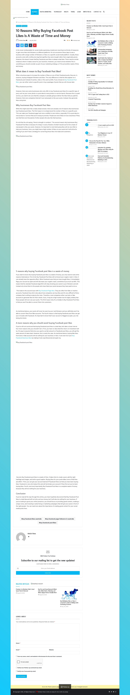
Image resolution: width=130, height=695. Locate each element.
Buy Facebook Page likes (47, 290)
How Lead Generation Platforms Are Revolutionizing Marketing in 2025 (105, 158)
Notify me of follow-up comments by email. (30, 667)
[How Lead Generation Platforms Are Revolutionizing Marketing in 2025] (91, 160)
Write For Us (87, 12)
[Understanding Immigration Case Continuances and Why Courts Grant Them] (91, 52)
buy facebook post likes (48, 523)
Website (51, 649)
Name (18, 643)
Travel (73, 12)
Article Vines (22, 40)
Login (79, 12)
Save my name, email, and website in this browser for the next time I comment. (40, 656)
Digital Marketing (45, 12)
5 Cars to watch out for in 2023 (106, 125)
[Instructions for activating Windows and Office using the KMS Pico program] (91, 150)
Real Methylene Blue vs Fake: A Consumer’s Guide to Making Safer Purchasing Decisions (69, 602)
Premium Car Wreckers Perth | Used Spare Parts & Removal (25, 590)
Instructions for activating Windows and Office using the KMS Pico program (105, 149)
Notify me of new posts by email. (27, 671)
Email (18, 649)
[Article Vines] (65, 4)
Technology (58, 12)
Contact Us (97, 12)
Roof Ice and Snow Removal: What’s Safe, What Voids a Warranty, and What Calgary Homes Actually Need (47, 590)
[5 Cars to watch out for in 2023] (91, 127)
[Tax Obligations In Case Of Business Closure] (91, 135)
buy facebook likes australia (31, 519)
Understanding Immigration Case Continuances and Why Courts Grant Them (105, 51)
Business (34, 12)
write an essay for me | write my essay (57, 692)
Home (28, 12)
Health (66, 12)
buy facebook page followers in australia (60, 519)
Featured (24, 26)
